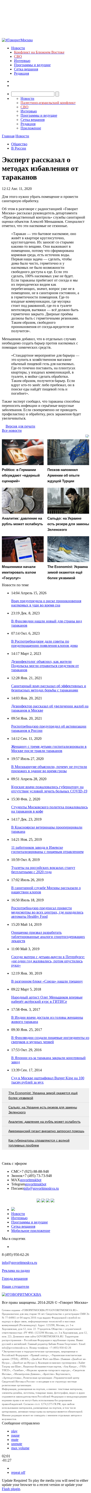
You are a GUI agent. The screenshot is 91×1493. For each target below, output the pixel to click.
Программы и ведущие (32, 65)
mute (14, 1440)
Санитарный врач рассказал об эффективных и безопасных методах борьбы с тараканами (48, 688)
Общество (19, 144)
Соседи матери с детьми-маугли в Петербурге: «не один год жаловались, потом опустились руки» (48, 961)
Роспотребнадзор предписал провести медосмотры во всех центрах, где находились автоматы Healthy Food (47, 912)
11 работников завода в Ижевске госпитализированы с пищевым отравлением (47, 849)
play (14, 1431)
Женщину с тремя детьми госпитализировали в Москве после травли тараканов (49, 749)
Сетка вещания (26, 69)
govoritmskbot (30, 1180)
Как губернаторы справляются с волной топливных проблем (39, 1142)
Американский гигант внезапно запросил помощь (46, 1131)
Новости (18, 48)
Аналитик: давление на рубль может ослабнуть (44, 1121)
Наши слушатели (15, 1287)
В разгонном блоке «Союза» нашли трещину (47, 981)
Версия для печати (20, 426)
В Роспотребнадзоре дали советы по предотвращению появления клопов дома (44, 643)
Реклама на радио (16, 1271)
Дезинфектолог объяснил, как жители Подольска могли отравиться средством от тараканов (45, 666)
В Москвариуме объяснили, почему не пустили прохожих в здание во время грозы (49, 769)
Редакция (21, 73)
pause (15, 1435)
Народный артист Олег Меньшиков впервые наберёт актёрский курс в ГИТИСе (47, 999)
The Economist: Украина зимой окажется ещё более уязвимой (43, 1095)
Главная (8, 136)
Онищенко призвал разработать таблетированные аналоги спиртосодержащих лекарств (48, 936)
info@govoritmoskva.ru (41, 1188)
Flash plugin (11, 1489)
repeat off (18, 1472)
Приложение (31, 128)
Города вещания (15, 1279)
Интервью (22, 61)
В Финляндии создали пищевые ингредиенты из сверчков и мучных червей (50, 1040)
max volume (20, 1448)
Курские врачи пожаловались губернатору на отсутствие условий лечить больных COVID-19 (49, 789)
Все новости (12, 430)
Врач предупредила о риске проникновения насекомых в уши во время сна (46, 603)
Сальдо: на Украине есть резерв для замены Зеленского (42, 1109)
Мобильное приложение (30, 1231)
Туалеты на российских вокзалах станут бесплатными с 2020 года (43, 870)
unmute (16, 1444)
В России (18, 148)
